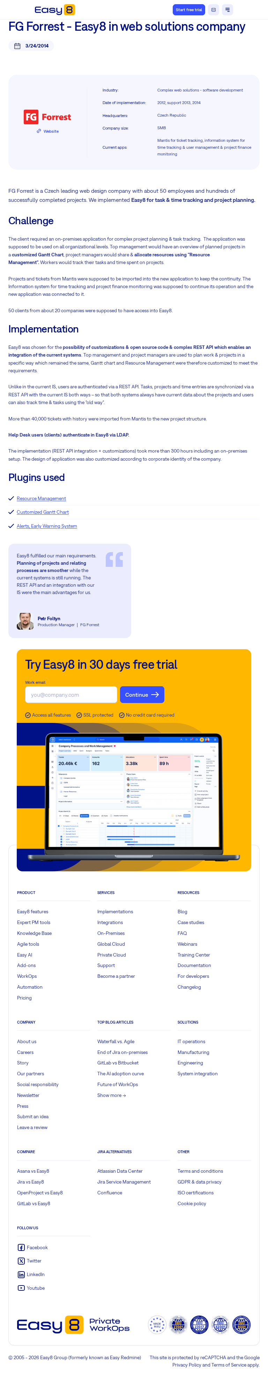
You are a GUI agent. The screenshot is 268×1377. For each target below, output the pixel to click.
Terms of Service (228, 1365)
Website (51, 131)
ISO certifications (196, 1192)
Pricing (24, 998)
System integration (198, 1073)
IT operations (191, 1041)
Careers (25, 1052)
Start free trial (189, 9)
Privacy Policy (186, 1365)
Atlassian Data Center (120, 1171)
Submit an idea (33, 1116)
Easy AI (24, 955)
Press (22, 1106)
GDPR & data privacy (200, 1182)
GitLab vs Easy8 (33, 1203)
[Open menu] (227, 9)
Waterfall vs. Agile (115, 1041)
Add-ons (26, 965)
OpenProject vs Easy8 (40, 1192)
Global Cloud (111, 944)
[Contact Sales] (213, 9)
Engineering (190, 1062)
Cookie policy (192, 1203)
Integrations (110, 922)
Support (106, 965)
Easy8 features (32, 911)
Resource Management (41, 498)
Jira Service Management (124, 1182)
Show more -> (111, 1095)
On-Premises (111, 933)
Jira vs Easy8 (30, 1182)
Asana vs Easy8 (33, 1171)
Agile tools (28, 944)
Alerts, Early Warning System (47, 526)
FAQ (182, 933)
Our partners (30, 1073)
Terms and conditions (200, 1171)
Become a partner (116, 976)
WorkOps (27, 976)
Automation (30, 987)
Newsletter (28, 1095)
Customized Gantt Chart (43, 512)
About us (26, 1041)
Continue (136, 694)
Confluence (109, 1192)
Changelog (189, 987)
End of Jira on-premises (122, 1052)
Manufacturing (193, 1052)
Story (23, 1062)
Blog (182, 911)
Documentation (194, 965)
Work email (35, 682)
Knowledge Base (34, 933)
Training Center (194, 955)
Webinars (187, 944)
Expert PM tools (33, 922)
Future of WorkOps (117, 1084)
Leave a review (32, 1127)
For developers (193, 976)
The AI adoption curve (120, 1073)
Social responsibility (38, 1084)
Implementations (115, 911)
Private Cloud (111, 955)
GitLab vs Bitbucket (118, 1062)
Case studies (191, 922)
